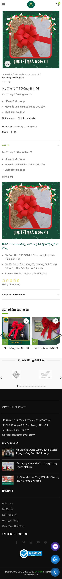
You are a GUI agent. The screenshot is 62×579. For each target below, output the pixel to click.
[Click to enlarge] (8, 64)
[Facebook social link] (11, 132)
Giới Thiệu (7, 503)
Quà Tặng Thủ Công (13, 526)
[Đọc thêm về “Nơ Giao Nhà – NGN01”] (35, 342)
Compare (10, 118)
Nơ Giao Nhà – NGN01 (46, 348)
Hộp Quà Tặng (10, 520)
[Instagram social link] (31, 542)
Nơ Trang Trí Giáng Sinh (13, 77)
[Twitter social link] (24, 542)
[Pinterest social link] (15, 132)
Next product (9, 82)
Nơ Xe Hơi (8, 509)
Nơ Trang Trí (33, 74)
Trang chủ (7, 74)
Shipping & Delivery (13, 294)
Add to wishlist (28, 118)
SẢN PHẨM (19, 74)
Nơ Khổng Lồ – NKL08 (16, 348)
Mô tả (5, 145)
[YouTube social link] (38, 542)
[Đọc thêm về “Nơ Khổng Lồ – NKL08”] (5, 342)
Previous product (3, 82)
